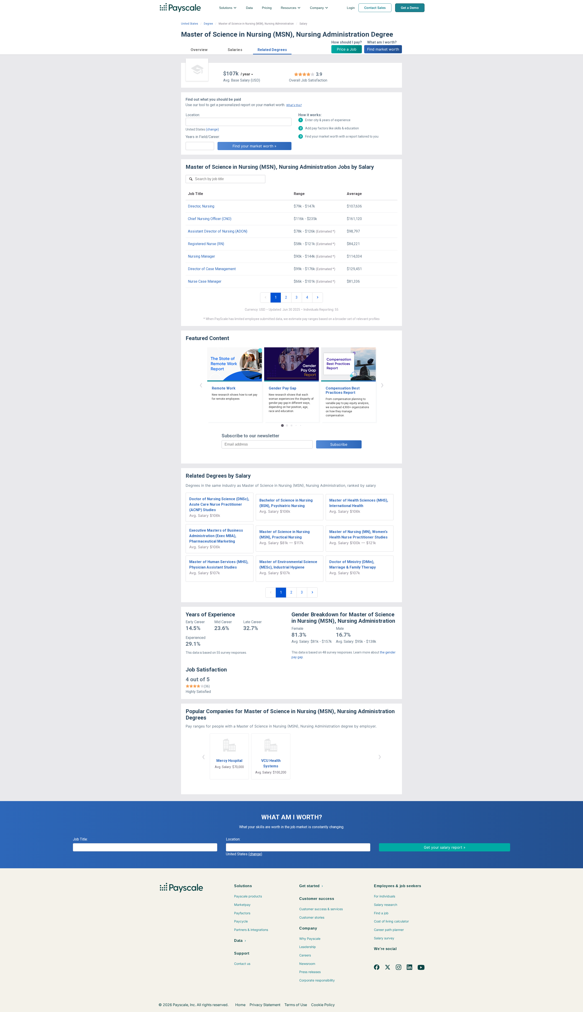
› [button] (382, 384)
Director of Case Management (212, 269)
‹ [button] (200, 384)
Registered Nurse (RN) (206, 244)
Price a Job (346, 49)
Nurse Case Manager (204, 281)
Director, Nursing (201, 206)
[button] (199, 49)
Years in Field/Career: (203, 137)
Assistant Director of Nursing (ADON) (217, 231)
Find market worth (383, 49)
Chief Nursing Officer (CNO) (209, 219)
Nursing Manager (201, 256)
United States (189, 23)
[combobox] (239, 122)
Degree (208, 23)
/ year (245, 74)
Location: (193, 115)
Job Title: (80, 839)
